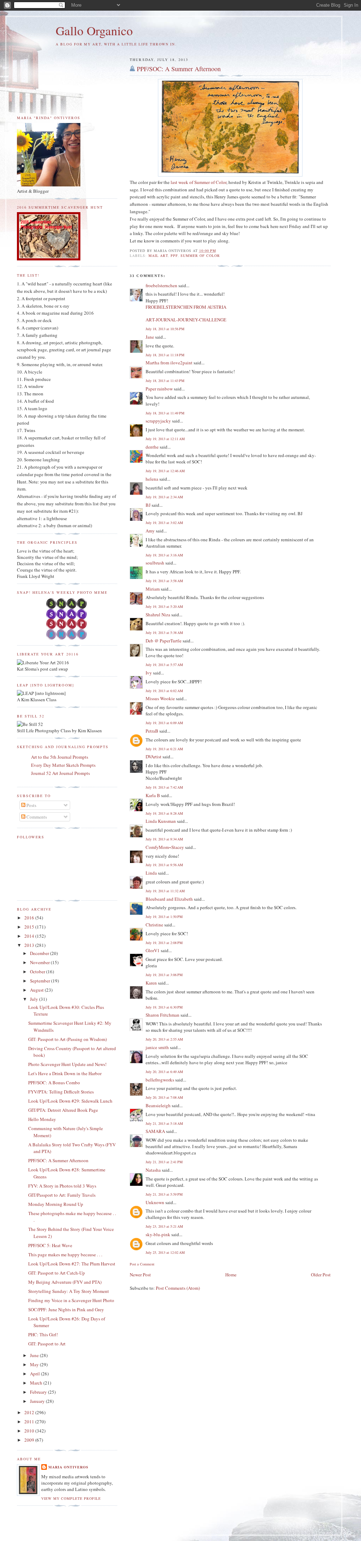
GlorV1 (153, 950)
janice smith (157, 1047)
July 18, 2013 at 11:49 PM (165, 413)
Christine (154, 924)
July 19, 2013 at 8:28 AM (164, 813)
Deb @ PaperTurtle (164, 640)
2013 (29, 945)
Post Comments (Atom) (178, 1288)
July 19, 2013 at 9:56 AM (164, 864)
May (35, 1364)
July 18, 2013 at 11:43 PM (165, 380)
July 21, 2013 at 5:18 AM (164, 1123)
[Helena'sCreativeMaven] (67, 638)
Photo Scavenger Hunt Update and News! (67, 1064)
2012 (29, 1412)
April (35, 1373)
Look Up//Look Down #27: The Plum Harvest (71, 1263)
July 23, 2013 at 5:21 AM (164, 1226)
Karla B (153, 795)
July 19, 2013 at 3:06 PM (164, 974)
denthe (152, 447)
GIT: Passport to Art (47, 1343)
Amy (150, 531)
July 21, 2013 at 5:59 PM (164, 1194)
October (38, 971)
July (34, 999)
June (35, 1355)
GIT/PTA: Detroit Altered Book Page (63, 1110)
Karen (151, 983)
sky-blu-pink (158, 1234)
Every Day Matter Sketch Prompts (63, 765)
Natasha (153, 1170)
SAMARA (155, 1131)
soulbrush (155, 563)
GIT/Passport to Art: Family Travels (62, 1195)
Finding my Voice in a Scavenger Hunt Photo (71, 1300)
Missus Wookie (160, 698)
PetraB (152, 731)
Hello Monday (42, 1119)
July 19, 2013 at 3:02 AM (164, 522)
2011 (29, 1421)
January (38, 1401)
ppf (174, 255)
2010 (29, 1431)
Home (231, 1274)
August (37, 990)
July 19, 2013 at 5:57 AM (164, 664)
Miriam (153, 589)
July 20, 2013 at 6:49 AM (164, 1071)
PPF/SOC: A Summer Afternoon (179, 68)
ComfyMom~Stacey (165, 847)
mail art (158, 255)
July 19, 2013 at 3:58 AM (164, 580)
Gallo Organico (94, 30)
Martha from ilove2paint (169, 362)
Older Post (321, 1274)
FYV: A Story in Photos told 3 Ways (62, 1186)
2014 (29, 936)
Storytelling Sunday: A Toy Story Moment (68, 1291)
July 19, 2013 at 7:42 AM (164, 787)
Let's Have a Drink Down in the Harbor (65, 1073)
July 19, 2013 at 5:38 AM (164, 632)
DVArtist (153, 756)
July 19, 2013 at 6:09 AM (164, 722)
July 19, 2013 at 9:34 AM (164, 839)
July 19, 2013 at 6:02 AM (164, 690)
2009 (29, 1440)
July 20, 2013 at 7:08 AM (164, 1097)
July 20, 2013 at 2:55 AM (164, 1039)
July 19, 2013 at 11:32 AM (165, 890)
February (39, 1392)
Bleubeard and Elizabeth (169, 899)
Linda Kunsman (161, 821)
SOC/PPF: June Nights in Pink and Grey (66, 1309)
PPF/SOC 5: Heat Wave (50, 1245)
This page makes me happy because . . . (65, 1254)
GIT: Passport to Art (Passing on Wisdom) (67, 1039)
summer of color (200, 255)
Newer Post (140, 1274)
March (36, 1383)
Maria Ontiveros (68, 1467)
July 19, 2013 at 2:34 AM (164, 496)
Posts (30, 805)
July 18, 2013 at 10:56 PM (165, 328)
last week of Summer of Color (198, 182)
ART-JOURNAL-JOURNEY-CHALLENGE (186, 319)
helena (152, 479)
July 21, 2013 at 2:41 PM (164, 1161)
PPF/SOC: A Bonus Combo (54, 1082)
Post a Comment (142, 1264)
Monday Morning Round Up (55, 1204)
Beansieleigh (158, 1105)
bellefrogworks (160, 1080)
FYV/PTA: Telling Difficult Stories (61, 1092)
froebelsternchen (161, 285)
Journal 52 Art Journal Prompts (60, 773)
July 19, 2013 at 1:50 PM (164, 916)
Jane (150, 337)
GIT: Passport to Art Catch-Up (56, 1273)
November (40, 962)
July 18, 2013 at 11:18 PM (165, 354)
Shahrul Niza (158, 614)
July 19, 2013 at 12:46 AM (165, 470)
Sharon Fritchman (162, 1015)
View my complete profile (71, 1498)
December (40, 953)
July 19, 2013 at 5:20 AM (164, 606)
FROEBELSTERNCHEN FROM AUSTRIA (186, 307)
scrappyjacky (158, 421)
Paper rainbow (159, 389)
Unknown (155, 1202)
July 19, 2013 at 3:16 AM (164, 555)
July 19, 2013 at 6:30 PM (164, 1007)
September (40, 981)
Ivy (149, 673)
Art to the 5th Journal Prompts (59, 757)
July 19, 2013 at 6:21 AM (164, 748)
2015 (29, 927)
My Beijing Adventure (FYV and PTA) (65, 1282)
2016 (29, 917)
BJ (148, 505)
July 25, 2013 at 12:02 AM (165, 1252)
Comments (36, 817)
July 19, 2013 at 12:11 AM (165, 438)
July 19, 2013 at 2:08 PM (164, 942)
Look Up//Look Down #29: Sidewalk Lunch (70, 1101)
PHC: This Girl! (43, 1334)
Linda (151, 873)
